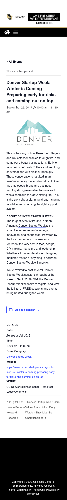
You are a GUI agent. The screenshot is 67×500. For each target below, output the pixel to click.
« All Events (14, 61)
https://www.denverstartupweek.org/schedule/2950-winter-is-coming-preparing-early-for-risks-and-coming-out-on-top (31, 371)
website (29, 284)
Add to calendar (25, 309)
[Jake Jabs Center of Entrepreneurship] (33, 13)
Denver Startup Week (32, 225)
